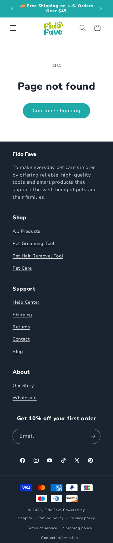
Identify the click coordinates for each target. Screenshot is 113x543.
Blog (18, 351)
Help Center (26, 302)
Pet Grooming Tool (34, 243)
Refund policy (51, 518)
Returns (21, 327)
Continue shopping (56, 110)
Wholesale (25, 398)
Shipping (22, 314)
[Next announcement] (101, 8)
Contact (21, 339)
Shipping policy (77, 528)
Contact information (59, 537)
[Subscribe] (93, 436)
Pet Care (22, 268)
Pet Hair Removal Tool (38, 256)
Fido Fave (53, 509)
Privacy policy (82, 518)
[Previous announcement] (12, 8)
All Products (26, 231)
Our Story (23, 385)
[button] (13, 28)
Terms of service (42, 528)
